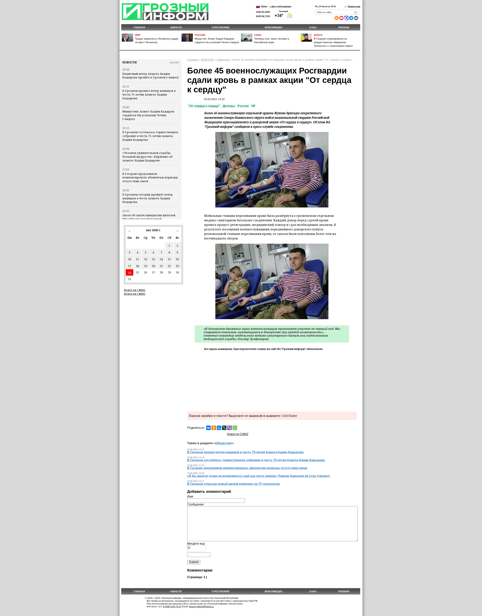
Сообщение (195, 504)
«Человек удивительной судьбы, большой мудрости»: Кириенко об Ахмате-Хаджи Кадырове (147, 156)
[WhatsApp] (235, 428)
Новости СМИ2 (134, 290)
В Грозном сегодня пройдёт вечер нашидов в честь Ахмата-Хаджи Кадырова (147, 198)
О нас (313, 27)
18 (137, 266)
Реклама (343, 27)
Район (264, 6)
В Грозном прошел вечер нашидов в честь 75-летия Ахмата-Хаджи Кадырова (149, 94)
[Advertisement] (272, 380)
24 (129, 272)
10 (129, 259)
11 (137, 259)
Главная (139, 27)
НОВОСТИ (176, 27)
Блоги (318, 35)
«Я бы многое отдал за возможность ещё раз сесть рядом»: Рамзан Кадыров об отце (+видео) (258, 476)
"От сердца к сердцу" (204, 106)
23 (177, 266)
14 (161, 259)
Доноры (229, 106)
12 (145, 259)
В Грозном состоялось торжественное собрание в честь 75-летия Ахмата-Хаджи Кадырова (150, 135)
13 (153, 259)
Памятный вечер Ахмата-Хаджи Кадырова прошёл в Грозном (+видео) (150, 75)
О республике (221, 27)
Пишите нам (354, 6)
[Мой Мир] (219, 428)
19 (145, 266)
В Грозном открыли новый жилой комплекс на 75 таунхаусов (233, 483)
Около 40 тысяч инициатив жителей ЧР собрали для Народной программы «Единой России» (148, 219)
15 (169, 259)
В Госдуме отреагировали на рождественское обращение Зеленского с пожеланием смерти (333, 42)
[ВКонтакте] (208, 428)
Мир (137, 35)
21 (161, 266)
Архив (174, 62)
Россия (200, 35)
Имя (190, 496)
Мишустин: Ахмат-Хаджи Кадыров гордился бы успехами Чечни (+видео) (148, 115)
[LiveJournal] (224, 428)
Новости (129, 62)
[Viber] (229, 428)
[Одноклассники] (213, 428)
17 (129, 266)
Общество (223, 59)
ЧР (253, 106)
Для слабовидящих (281, 6)
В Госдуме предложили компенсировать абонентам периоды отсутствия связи (150, 177)
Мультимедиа (273, 27)
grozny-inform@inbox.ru (201, 606)
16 (177, 259)
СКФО (257, 35)
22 (169, 266)
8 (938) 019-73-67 (172, 606)
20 (153, 266)
